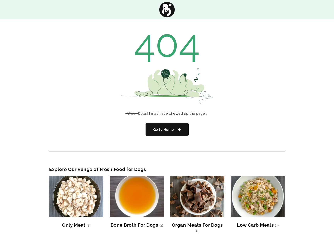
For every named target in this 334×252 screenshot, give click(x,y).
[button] (167, 129)
